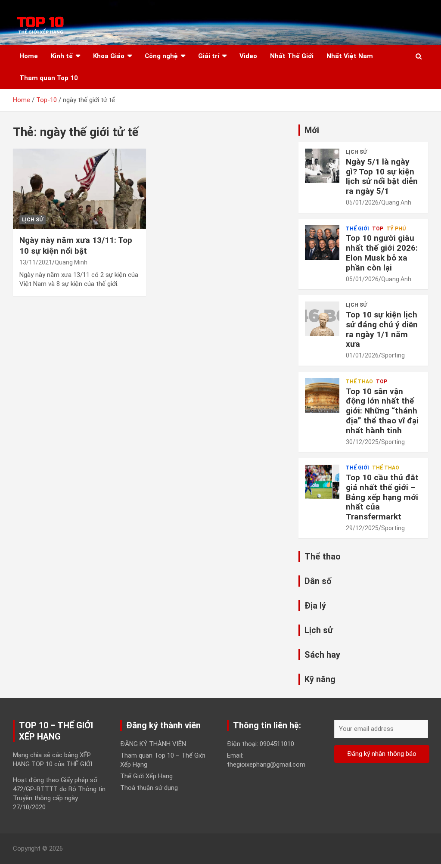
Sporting (393, 355)
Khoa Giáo (108, 56)
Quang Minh (71, 262)
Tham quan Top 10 (48, 78)
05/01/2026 (362, 202)
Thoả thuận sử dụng (149, 788)
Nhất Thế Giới (292, 56)
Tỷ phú (396, 229)
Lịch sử (32, 220)
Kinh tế (62, 56)
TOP (377, 229)
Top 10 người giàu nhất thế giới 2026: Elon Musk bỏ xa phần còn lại (382, 252)
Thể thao (359, 382)
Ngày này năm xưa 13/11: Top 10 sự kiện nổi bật (75, 245)
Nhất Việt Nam (349, 56)
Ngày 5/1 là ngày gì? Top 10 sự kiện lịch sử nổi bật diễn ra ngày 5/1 (382, 176)
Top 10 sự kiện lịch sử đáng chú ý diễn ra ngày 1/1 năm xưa (382, 329)
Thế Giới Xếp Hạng (146, 776)
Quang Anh (396, 202)
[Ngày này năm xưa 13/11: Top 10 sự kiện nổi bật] (79, 189)
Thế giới (357, 229)
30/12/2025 (362, 441)
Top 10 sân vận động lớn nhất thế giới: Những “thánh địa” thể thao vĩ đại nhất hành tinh (382, 410)
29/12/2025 (362, 528)
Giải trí (208, 56)
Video (248, 56)
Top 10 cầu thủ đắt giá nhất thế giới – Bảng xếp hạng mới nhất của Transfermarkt (382, 497)
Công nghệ (161, 56)
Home (28, 56)
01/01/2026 (362, 355)
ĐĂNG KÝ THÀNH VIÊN (153, 744)
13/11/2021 (35, 262)
